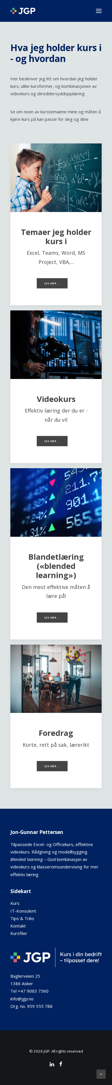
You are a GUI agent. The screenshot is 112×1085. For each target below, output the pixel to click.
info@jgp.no (22, 999)
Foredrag (56, 733)
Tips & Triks (22, 918)
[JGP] (22, 11)
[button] (99, 11)
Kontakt (18, 926)
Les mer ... (52, 283)
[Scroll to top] (101, 1073)
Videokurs (56, 399)
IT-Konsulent (23, 911)
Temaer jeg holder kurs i (56, 236)
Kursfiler (18, 933)
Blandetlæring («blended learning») (56, 566)
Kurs (15, 903)
